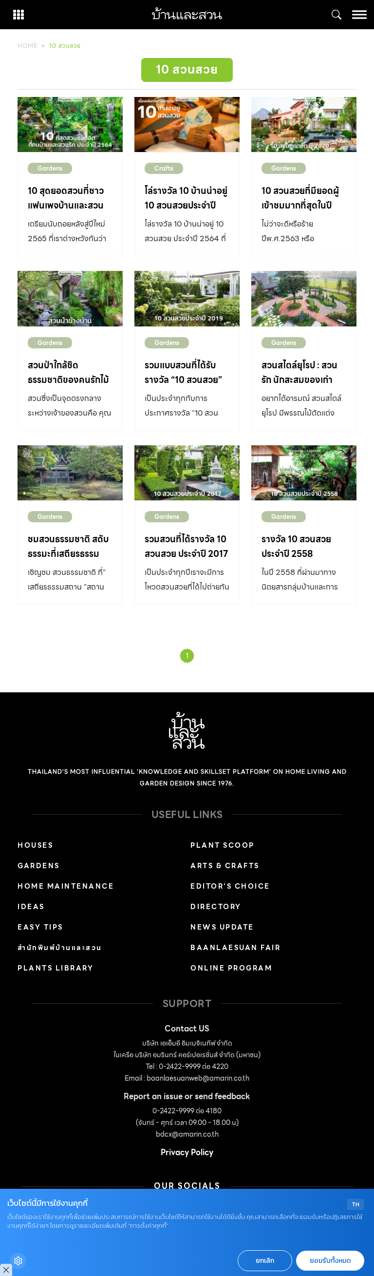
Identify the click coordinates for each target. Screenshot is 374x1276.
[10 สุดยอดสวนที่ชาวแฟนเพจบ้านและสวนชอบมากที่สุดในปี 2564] (70, 124)
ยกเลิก (265, 1261)
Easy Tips (40, 927)
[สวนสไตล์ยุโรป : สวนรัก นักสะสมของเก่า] (303, 298)
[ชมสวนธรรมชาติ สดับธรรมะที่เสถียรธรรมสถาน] (70, 472)
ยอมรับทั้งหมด (330, 1261)
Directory (216, 906)
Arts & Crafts (225, 865)
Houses (35, 845)
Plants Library (56, 968)
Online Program (231, 968)
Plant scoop (222, 845)
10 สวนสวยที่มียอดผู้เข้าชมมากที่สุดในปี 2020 (300, 205)
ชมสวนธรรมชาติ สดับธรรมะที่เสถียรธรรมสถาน (68, 553)
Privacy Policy (187, 1152)
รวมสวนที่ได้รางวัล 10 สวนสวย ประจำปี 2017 (186, 546)
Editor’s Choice (230, 886)
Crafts (163, 168)
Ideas (31, 906)
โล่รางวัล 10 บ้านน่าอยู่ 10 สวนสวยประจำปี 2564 (186, 205)
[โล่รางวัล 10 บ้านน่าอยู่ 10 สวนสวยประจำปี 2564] (187, 124)
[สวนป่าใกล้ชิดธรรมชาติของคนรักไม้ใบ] (70, 298)
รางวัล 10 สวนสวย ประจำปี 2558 (296, 546)
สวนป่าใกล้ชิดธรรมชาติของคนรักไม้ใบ (68, 379)
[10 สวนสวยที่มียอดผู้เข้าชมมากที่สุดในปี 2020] (303, 124)
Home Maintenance (66, 886)
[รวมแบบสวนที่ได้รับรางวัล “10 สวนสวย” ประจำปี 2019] (187, 298)
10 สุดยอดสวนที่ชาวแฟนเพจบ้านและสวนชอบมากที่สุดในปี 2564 (66, 213)
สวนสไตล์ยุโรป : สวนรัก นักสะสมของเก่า (299, 372)
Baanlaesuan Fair (235, 947)
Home (27, 45)
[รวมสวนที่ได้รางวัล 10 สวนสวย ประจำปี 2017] (187, 472)
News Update (222, 927)
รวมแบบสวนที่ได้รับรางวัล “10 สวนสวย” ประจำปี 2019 (183, 379)
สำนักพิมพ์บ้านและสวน (60, 947)
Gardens (49, 168)
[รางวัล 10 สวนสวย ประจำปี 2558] (303, 472)
